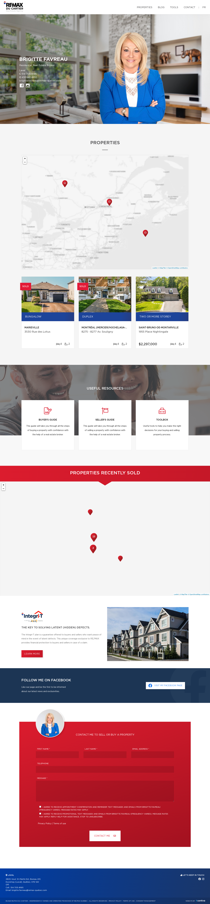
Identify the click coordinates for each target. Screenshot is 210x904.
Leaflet (154, 268)
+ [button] (25, 158)
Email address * (140, 749)
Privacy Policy (44, 824)
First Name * (43, 749)
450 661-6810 (29, 77)
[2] (93, 553)
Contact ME (102, 836)
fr (204, 7)
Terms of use (59, 824)
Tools (174, 7)
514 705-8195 (29, 74)
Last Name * (91, 749)
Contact (189, 7)
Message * (42, 778)
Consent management (146, 901)
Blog (161, 7)
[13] (94, 541)
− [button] (25, 162)
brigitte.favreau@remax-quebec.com (40, 81)
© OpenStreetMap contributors (177, 268)
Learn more (32, 654)
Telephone (43, 764)
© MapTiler (162, 268)
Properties (144, 7)
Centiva (200, 901)
